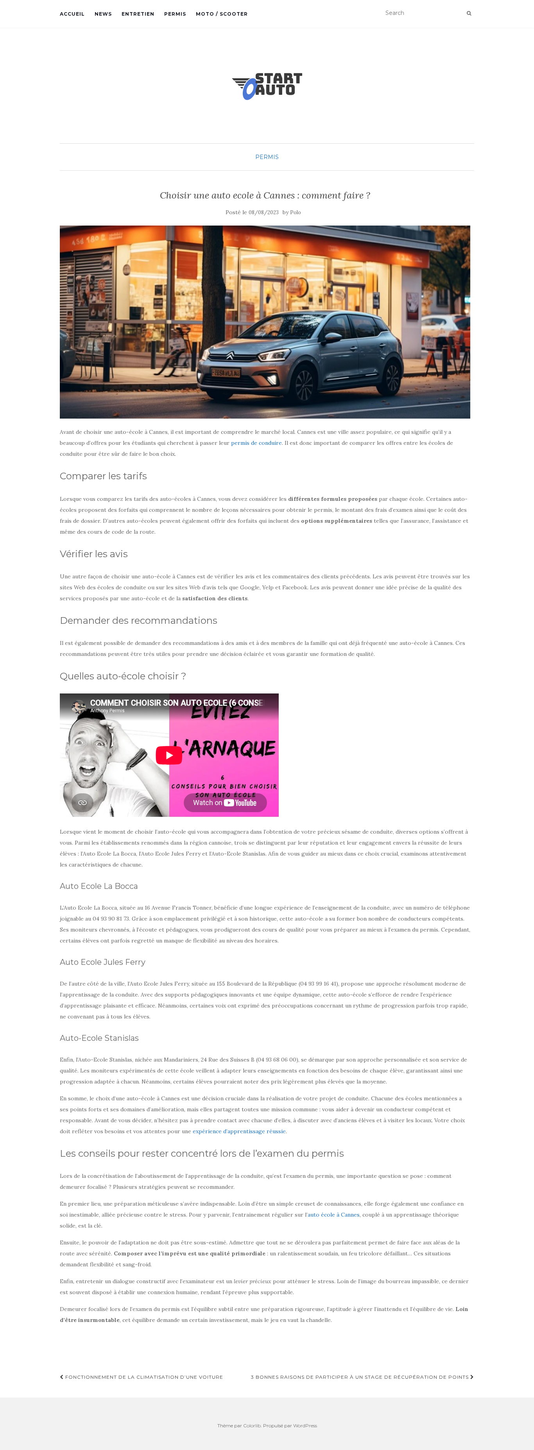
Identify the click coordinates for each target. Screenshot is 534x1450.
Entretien (138, 14)
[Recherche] (469, 13)
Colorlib (252, 1425)
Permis (175, 14)
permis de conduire (256, 442)
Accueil (72, 14)
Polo (295, 212)
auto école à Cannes (334, 1214)
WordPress (305, 1425)
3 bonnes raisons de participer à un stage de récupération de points (360, 1377)
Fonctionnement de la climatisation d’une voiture (143, 1377)
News (103, 14)
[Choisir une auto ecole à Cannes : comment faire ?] (265, 322)
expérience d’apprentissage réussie (239, 1131)
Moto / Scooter (222, 14)
